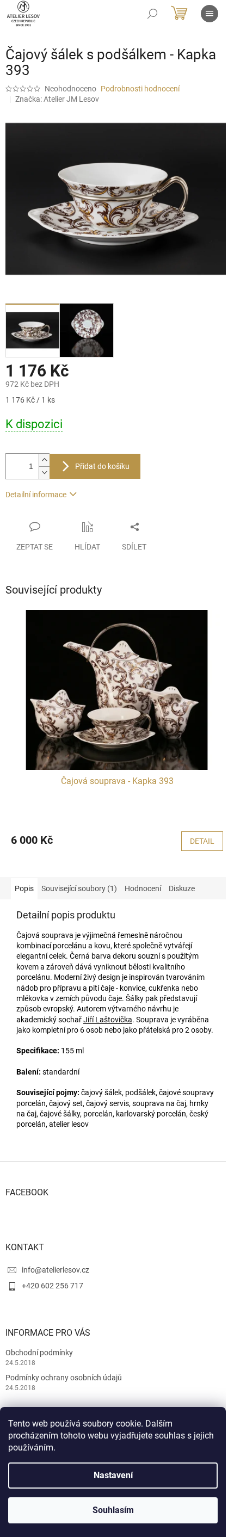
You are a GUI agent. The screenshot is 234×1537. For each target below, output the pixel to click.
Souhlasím (113, 1510)
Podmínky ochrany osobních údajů (63, 1377)
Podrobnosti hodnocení (140, 88)
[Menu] (209, 13)
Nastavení (113, 1475)
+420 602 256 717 (52, 1285)
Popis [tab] (24, 888)
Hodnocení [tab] (143, 888)
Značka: (57, 99)
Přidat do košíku (102, 466)
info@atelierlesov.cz (55, 1270)
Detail (202, 841)
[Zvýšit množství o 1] (44, 460)
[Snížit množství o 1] (44, 472)
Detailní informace (35, 494)
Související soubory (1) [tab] (79, 888)
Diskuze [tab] (182, 888)
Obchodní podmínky (39, 1352)
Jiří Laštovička (107, 1019)
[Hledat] (152, 13)
